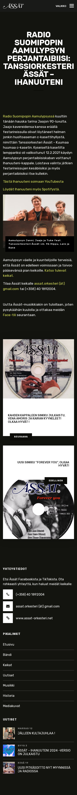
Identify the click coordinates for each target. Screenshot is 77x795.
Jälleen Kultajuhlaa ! (36, 733)
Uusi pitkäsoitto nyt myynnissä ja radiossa (44, 769)
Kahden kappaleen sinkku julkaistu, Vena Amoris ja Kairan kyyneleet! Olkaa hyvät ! (36, 419)
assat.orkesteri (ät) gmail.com (38, 606)
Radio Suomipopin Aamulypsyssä (28, 116)
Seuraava (21, 436)
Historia (8, 696)
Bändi (7, 655)
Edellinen (56, 480)
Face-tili (9, 315)
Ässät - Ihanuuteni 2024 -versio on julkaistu (44, 752)
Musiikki (8, 685)
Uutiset (8, 675)
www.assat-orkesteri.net (34, 618)
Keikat (7, 665)
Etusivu (8, 644)
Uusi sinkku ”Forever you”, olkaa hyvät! (43, 464)
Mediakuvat (11, 706)
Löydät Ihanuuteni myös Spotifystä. (31, 189)
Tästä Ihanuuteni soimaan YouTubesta (33, 181)
